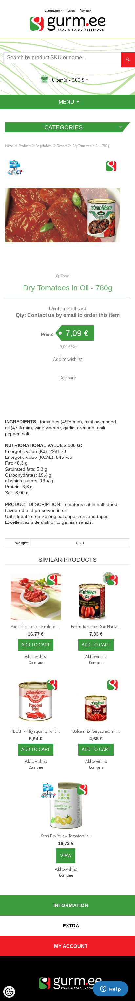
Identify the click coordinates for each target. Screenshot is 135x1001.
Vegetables (43, 145)
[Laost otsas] (65, 806)
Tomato (62, 145)
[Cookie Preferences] (9, 992)
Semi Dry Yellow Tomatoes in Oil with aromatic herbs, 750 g (67, 835)
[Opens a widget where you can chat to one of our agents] (110, 989)
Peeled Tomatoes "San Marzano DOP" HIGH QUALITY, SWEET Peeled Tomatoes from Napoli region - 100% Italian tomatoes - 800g (97, 626)
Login (71, 10)
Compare (67, 377)
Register (85, 10)
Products (25, 145)
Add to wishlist (67, 359)
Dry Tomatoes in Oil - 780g (90, 145)
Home (9, 145)
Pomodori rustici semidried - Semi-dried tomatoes (37, 626)
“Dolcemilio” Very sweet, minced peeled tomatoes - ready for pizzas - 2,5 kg (97, 731)
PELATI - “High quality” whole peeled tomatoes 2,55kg (37, 731)
